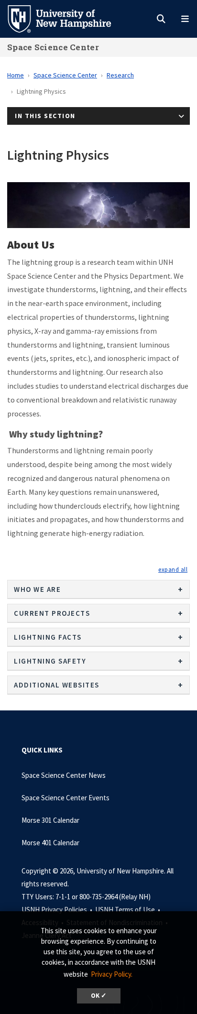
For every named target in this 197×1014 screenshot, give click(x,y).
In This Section (45, 115)
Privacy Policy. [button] (111, 974)
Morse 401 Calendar (50, 842)
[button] (172, 569)
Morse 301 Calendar (50, 820)
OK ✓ (99, 996)
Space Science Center (53, 47)
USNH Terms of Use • (128, 909)
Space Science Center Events (65, 797)
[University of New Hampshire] (67, 18)
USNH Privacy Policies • (58, 909)
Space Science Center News (64, 775)
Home (15, 75)
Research (120, 75)
